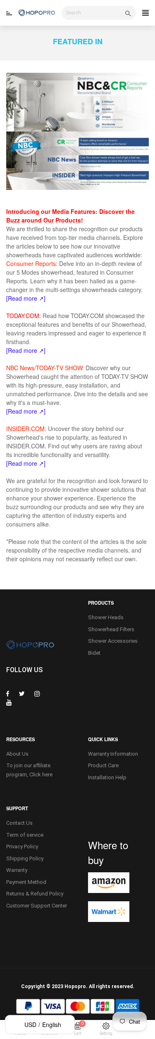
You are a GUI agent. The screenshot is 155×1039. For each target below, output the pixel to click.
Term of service (24, 835)
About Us (17, 754)
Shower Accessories (113, 641)
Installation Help (107, 777)
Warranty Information (113, 754)
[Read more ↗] (25, 350)
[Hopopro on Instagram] (37, 693)
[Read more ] (25, 463)
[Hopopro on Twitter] (21, 693)
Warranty (16, 870)
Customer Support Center (36, 906)
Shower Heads (106, 617)
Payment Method (26, 882)
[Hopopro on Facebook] (7, 693)
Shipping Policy (24, 858)
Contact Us (19, 823)
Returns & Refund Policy (34, 894)
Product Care (103, 765)
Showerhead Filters (111, 629)
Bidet (94, 653)
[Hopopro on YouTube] (9, 702)
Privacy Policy (22, 846)
